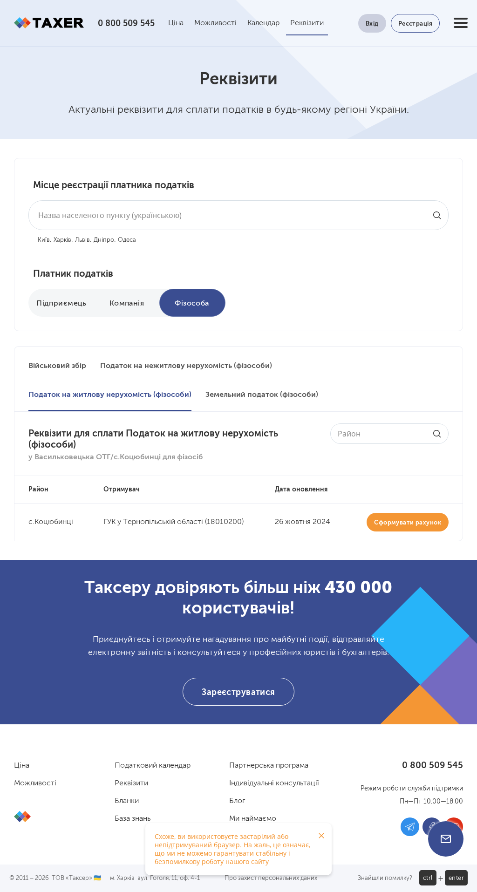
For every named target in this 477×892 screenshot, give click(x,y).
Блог (237, 801)
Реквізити (307, 23)
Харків (62, 240)
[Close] (321, 835)
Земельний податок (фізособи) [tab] (261, 395)
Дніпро (104, 240)
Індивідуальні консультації (274, 783)
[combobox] (238, 215)
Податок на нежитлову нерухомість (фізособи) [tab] (186, 366)
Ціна (176, 23)
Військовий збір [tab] (57, 366)
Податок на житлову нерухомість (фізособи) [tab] (109, 395)
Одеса (127, 240)
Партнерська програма (268, 765)
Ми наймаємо (252, 819)
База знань (132, 819)
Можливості (215, 23)
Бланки (127, 801)
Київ (44, 240)
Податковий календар (153, 765)
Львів (82, 240)
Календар (263, 23)
